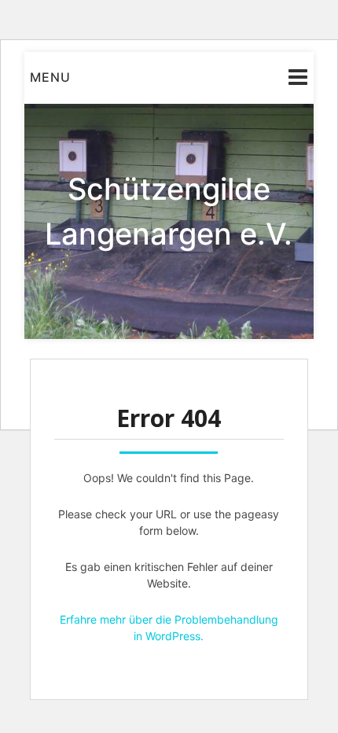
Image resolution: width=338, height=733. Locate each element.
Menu (50, 77)
